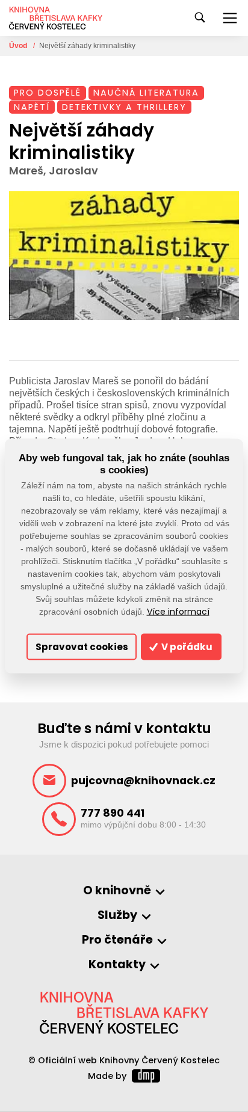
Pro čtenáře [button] (117, 940)
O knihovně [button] (117, 891)
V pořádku (186, 646)
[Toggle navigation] (230, 18)
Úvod (19, 45)
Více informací (178, 611)
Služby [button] (117, 915)
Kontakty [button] (117, 964)
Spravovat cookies (82, 646)
